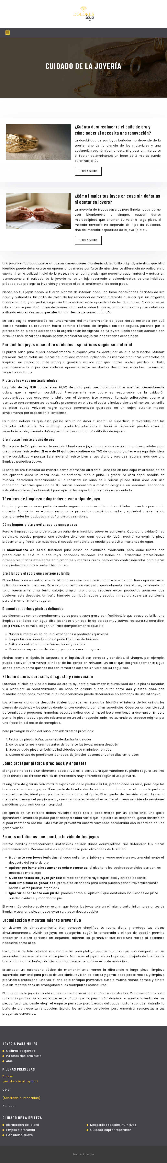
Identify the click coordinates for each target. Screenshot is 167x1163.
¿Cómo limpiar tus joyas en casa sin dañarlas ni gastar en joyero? (117, 199)
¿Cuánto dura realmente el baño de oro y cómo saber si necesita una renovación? (113, 130)
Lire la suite (88, 171)
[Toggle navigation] (7, 33)
